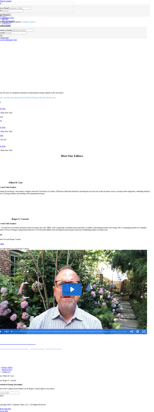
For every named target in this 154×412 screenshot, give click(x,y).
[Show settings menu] (138, 331)
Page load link (5, 409)
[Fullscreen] (144, 331)
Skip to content (5, 1)
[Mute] (131, 331)
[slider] (69, 331)
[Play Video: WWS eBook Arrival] (72, 289)
